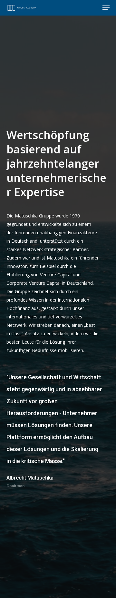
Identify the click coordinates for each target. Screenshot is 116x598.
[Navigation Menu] (106, 8)
